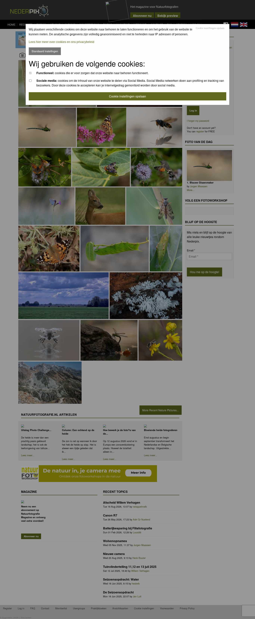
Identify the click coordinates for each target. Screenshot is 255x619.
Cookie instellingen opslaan (210, 28)
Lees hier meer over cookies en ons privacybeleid (61, 41)
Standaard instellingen (45, 51)
